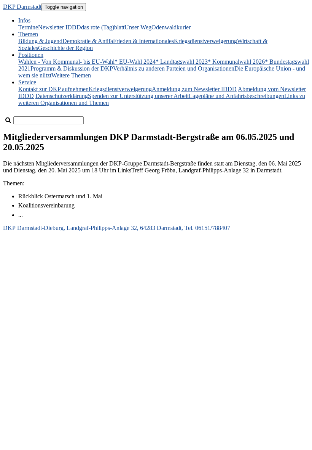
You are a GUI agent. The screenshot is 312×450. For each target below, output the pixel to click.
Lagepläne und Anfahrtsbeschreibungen (236, 96)
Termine (28, 27)
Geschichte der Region (65, 48)
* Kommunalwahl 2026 (236, 61)
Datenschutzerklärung (61, 96)
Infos (24, 20)
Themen (28, 34)
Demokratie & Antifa (87, 41)
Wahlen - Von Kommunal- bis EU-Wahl (66, 61)
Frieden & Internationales (143, 41)
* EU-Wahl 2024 (135, 61)
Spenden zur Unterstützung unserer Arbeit (138, 96)
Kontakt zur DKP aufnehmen (53, 89)
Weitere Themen (71, 75)
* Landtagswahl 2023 (182, 61)
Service (27, 82)
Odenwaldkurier (171, 27)
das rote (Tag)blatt (102, 27)
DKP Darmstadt (22, 6)
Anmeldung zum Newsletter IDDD (194, 89)
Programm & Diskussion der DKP (71, 68)
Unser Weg (137, 27)
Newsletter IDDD (59, 27)
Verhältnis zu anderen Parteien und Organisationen (173, 68)
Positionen (30, 54)
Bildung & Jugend (40, 41)
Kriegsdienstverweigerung (205, 41)
